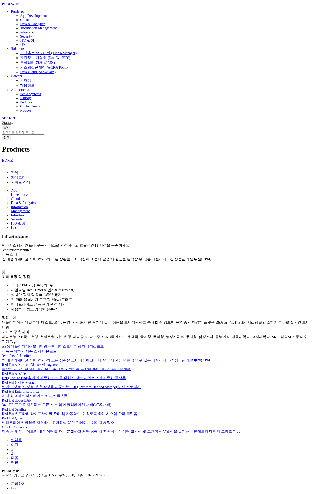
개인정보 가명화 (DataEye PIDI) (45, 58)
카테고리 (18, 177)
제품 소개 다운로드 (41, 351)
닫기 (7, 127)
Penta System (11, 4)
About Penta (20, 90)
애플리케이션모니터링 (29, 346)
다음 (14, 458)
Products (17, 11)
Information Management (38, 28)
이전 (14, 445)
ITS (23, 44)
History (25, 98)
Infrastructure (29, 32)
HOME (7, 160)
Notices (25, 110)
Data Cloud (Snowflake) (38, 72)
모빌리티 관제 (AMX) (37, 62)
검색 (7, 137)
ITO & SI (27, 40)
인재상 (25, 80)
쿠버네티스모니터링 (65, 346)
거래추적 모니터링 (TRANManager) (48, 53)
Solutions (17, 49)
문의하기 (18, 484)
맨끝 (14, 462)
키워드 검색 (20, 182)
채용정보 (27, 85)
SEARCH (9, 118)
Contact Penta (30, 106)
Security (26, 36)
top (13, 488)
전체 (14, 173)
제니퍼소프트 (93, 346)
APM (6, 346)
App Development (33, 16)
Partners (26, 102)
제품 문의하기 (13, 351)
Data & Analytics (32, 24)
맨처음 (16, 440)
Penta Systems (30, 94)
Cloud (24, 20)
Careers (16, 76)
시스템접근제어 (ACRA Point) (44, 67)
